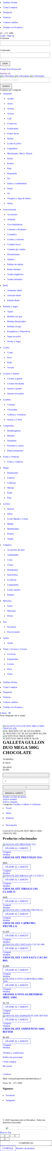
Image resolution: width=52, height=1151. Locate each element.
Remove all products (25, 1148)
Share (8, 813)
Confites (17, 804)
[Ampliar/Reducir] (2, 1135)
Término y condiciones (13, 1053)
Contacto (7, 1074)
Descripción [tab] (11, 825)
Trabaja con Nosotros (12, 27)
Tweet (8, 808)
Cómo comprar (9, 1061)
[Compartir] (12, 1135)
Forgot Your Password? (10, 69)
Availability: (8, 759)
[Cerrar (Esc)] (17, 1135)
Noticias (7, 17)
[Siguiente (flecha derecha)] (7, 1139)
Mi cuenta (7, 1066)
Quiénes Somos (10, 2)
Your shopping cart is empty (13, 715)
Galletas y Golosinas (31, 804)
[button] (17, 848)
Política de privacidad (12, 1057)
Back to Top (5, 1132)
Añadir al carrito (14, 793)
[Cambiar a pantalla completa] (7, 1135)
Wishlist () (5, 73)
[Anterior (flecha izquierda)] (2, 1139)
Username (4, 38)
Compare (7, 1148)
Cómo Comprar (10, 7)
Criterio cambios (10, 22)
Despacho (7, 12)
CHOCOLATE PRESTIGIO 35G (22, 857)
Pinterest (10, 818)
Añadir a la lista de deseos (14, 797)
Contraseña (5, 50)
